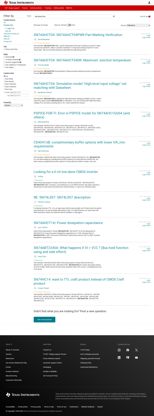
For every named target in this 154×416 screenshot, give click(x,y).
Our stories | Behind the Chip (16, 363)
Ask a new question (44, 319)
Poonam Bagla (43, 65)
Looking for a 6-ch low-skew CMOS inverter (66, 172)
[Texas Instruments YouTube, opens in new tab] (136, 358)
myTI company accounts (89, 354)
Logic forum (146, 37)
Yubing (40, 176)
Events (8, 367)
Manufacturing (11, 376)
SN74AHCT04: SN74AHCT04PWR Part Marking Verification (78, 35)
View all (8, 31)
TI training (47, 8)
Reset (29, 16)
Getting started (59, 8)
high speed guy (43, 151)
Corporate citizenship (14, 380)
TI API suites (85, 350)
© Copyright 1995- (14, 411)
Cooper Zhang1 (43, 288)
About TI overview (12, 350)
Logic (148, 35)
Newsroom (10, 358)
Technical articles (36, 8)
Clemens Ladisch (44, 202)
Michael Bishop (43, 122)
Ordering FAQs (85, 363)
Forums (25, 8)
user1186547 (43, 227)
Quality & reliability (50, 371)
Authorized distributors (89, 367)
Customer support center (52, 363)
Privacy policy (36, 407)
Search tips (144, 16)
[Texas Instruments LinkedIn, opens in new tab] (119, 358)
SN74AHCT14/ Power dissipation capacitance (68, 223)
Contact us (47, 350)
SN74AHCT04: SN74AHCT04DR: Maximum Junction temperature (82, 60)
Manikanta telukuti (45, 92)
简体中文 (69, 8)
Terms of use (61, 407)
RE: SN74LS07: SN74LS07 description (62, 197)
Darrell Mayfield (43, 39)
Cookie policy (23, 407)
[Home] (20, 3)
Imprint (100, 407)
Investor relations (12, 371)
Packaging (47, 367)
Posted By (7, 102)
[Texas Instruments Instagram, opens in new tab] (119, 351)
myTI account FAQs (50, 376)
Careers (9, 354)
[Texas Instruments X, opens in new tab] (136, 351)
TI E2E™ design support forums (54, 354)
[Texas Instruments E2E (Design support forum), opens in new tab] (127, 358)
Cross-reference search (51, 358)
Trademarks (73, 407)
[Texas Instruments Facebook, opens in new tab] (127, 351)
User (149, 2)
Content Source (9, 20)
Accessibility (10, 407)
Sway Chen (42, 256)
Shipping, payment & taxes (90, 358)
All (4, 22)
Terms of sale (49, 407)
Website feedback (87, 407)
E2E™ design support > (12, 8)
